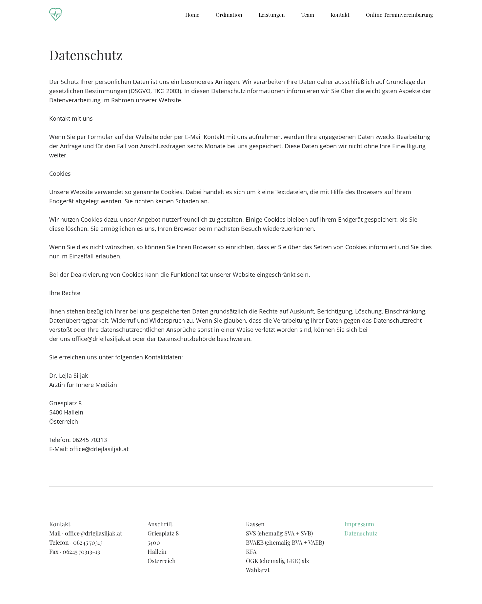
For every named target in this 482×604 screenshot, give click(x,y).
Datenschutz (360, 533)
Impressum (359, 524)
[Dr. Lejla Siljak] (55, 15)
